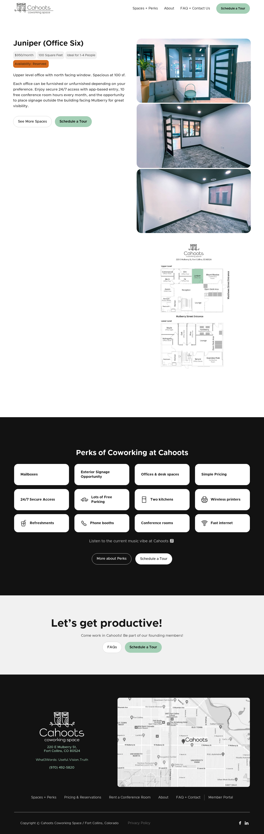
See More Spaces (32, 121)
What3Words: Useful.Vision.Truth (62, 759)
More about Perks (112, 558)
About (169, 8)
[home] (33, 8)
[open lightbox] (194, 71)
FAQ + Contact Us (195, 8)
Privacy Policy (139, 823)
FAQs (112, 647)
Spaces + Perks (145, 8)
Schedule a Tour (233, 8)
